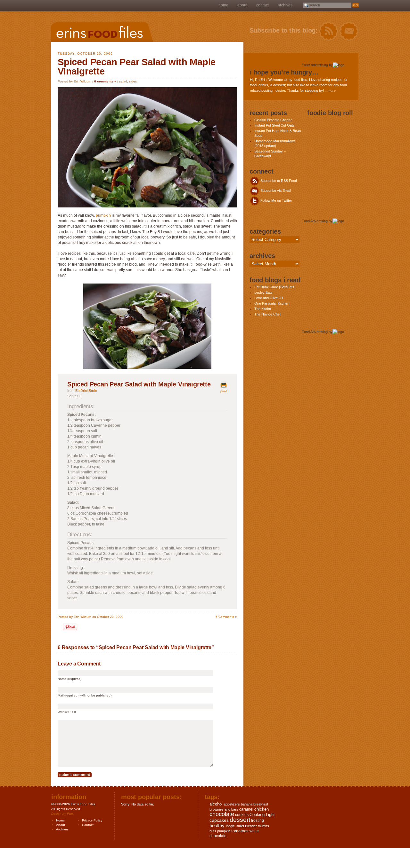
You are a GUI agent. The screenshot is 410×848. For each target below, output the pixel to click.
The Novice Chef (267, 314)
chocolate (221, 814)
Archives (285, 5)
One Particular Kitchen (271, 303)
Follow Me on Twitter (275, 200)
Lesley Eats (263, 292)
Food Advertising (315, 65)
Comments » (226, 616)
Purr (70, 813)
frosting (257, 820)
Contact (262, 5)
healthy (217, 825)
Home (223, 5)
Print (223, 391)
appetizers (232, 804)
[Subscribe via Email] (349, 31)
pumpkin (103, 215)
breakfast (260, 804)
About (242, 5)
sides (133, 81)
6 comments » (105, 81)
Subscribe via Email (275, 190)
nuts (212, 831)
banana (246, 804)
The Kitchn (262, 309)
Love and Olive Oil (268, 298)
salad (123, 81)
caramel (246, 809)
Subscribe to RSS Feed (278, 181)
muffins (263, 826)
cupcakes (219, 820)
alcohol (216, 804)
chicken (261, 809)
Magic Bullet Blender (241, 826)
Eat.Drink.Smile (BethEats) (275, 287)
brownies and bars (223, 809)
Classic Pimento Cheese (273, 120)
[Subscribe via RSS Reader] (328, 31)
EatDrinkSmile (86, 391)
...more (330, 90)
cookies (242, 815)
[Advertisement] (327, 146)
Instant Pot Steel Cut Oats (274, 125)
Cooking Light (262, 814)
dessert (240, 819)
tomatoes (240, 831)
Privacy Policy (92, 820)
